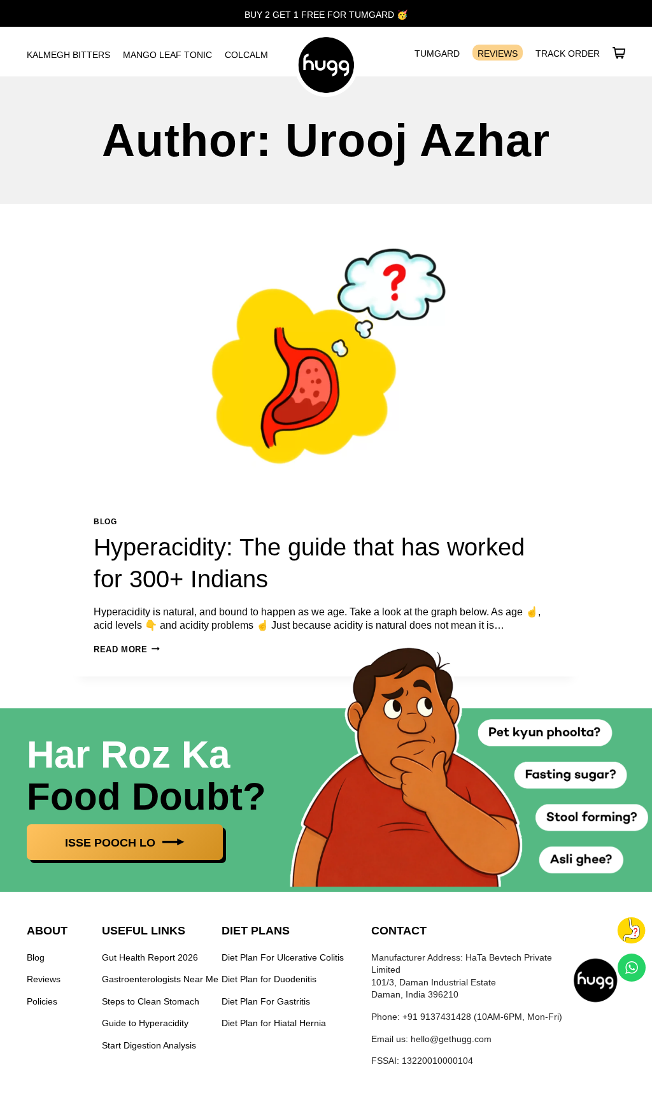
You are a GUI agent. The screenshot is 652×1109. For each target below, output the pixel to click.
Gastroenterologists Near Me (160, 979)
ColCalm (246, 55)
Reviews (498, 53)
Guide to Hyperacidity (145, 1023)
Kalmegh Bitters (68, 55)
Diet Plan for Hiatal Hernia (274, 1023)
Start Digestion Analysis (149, 1045)
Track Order (567, 53)
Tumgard (437, 53)
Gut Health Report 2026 (150, 957)
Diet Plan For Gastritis (266, 1001)
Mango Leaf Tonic (167, 55)
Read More (127, 649)
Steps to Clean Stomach (150, 1001)
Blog (105, 521)
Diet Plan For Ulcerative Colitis (283, 957)
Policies (42, 1001)
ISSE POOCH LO (112, 842)
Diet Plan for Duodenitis (269, 979)
